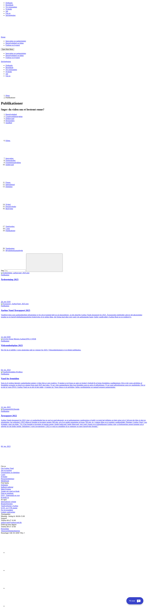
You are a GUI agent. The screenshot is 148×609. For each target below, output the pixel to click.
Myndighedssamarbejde (14, 250)
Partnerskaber (10, 160)
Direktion (9, 187)
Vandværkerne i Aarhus (9, 506)
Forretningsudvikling (13, 163)
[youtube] (23, 606)
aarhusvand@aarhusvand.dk (11, 522)
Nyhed (8, 204)
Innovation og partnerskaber (16, 41)
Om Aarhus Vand (7, 468)
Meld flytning (6, 489)
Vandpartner (10, 248)
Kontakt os (5, 497)
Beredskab (9, 5)
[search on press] (44, 262)
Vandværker (10, 226)
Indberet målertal (7, 487)
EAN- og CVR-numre (9, 508)
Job (7, 11)
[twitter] (23, 588)
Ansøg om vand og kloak (10, 491)
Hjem (8, 96)
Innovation (10, 158)
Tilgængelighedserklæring (10, 531)
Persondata (5, 529)
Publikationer (10, 231)
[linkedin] (23, 553)
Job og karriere (6, 470)
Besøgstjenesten (7, 504)
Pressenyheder (11, 207)
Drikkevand (10, 119)
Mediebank (5, 481)
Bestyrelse (9, 209)
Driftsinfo (9, 3)
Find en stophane (7, 493)
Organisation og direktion (10, 472)
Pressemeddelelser (7, 479)
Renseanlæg (10, 121)
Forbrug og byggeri (13, 45)
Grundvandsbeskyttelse (14, 116)
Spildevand (10, 165)
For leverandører (7, 510)
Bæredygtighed (11, 114)
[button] (7, 49)
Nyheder (9, 9)
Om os (8, 13)
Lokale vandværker (8, 512)
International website (8, 502)
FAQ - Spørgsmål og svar (10, 495)
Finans (8, 182)
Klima (8, 141)
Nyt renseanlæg (11, 7)
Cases (8, 229)
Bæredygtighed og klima (15, 43)
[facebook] (23, 570)
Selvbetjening (10, 15)
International (10, 185)
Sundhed (9, 123)
